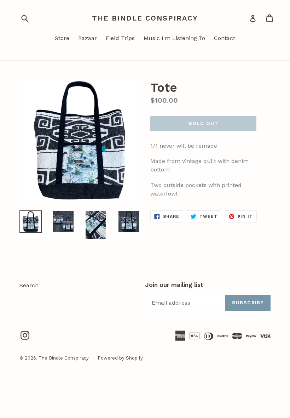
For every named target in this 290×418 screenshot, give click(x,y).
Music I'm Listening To (174, 38)
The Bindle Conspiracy (145, 18)
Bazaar (87, 38)
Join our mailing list (174, 284)
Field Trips (120, 38)
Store (62, 38)
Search (29, 285)
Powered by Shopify (120, 358)
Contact (224, 38)
